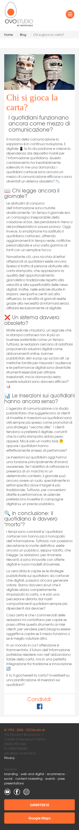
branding (11, 774)
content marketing (28, 778)
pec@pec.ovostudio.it (20, 753)
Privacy (9, 758)
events (50, 778)
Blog (23, 34)
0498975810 (39, 804)
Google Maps (39, 817)
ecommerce (56, 774)
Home (8, 34)
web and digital (32, 774)
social (8, 778)
